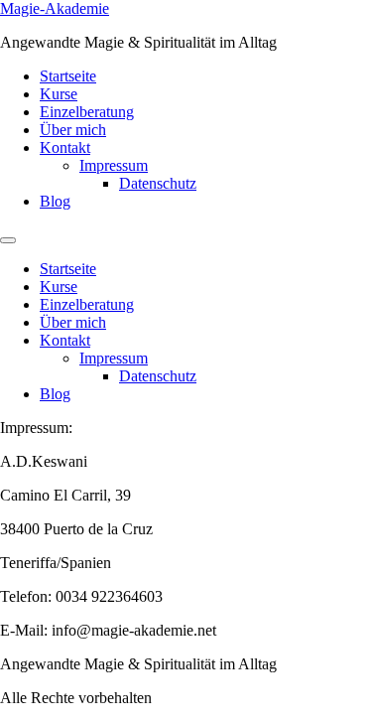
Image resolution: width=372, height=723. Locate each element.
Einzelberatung (87, 111)
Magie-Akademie (54, 8)
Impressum (113, 165)
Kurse (58, 93)
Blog (55, 201)
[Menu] (8, 240)
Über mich (73, 129)
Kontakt (65, 147)
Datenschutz (157, 183)
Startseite (68, 76)
